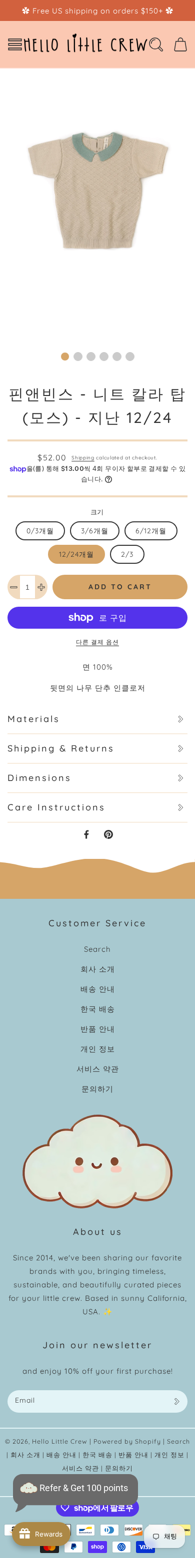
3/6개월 (94, 530)
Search (97, 949)
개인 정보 (97, 1049)
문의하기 (98, 1089)
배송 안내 (97, 989)
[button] (15, 44)
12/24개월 (76, 554)
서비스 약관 (97, 1069)
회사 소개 (97, 969)
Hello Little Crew (59, 1441)
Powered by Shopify (127, 1441)
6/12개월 (151, 530)
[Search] (156, 44)
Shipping (83, 457)
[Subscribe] (177, 1401)
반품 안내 (97, 1029)
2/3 (127, 554)
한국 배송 (97, 1009)
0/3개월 (40, 530)
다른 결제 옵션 (97, 642)
